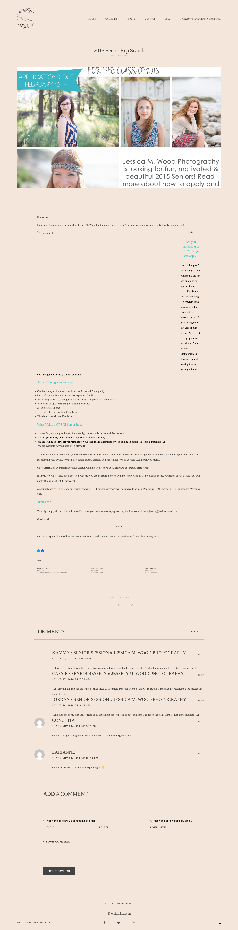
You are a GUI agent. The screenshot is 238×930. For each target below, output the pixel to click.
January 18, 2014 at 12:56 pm (76, 758)
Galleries (111, 19)
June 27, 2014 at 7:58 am (72, 679)
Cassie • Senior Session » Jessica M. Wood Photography (118, 673)
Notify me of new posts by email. (173, 820)
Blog (168, 19)
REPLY (201, 654)
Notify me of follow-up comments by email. (71, 820)
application (73, 511)
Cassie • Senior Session (151, 568)
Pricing (131, 19)
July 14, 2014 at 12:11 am (73, 658)
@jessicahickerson (119, 913)
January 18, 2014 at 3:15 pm (75, 726)
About (92, 19)
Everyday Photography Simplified (200, 19)
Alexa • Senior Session (97, 568)
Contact (150, 19)
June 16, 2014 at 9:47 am (72, 705)
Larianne (63, 752)
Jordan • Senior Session (43, 568)
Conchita (63, 720)
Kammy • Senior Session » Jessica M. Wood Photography (119, 652)
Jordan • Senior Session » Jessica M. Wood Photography (119, 699)
